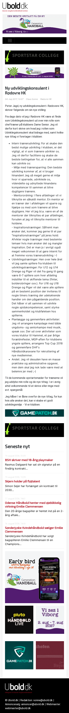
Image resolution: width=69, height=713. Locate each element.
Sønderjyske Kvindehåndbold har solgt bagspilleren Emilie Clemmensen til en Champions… (29, 540)
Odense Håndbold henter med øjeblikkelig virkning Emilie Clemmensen (33, 504)
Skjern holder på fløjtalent (22, 481)
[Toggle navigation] (10, 40)
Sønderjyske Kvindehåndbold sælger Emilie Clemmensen (34, 529)
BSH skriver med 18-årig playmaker (29, 460)
